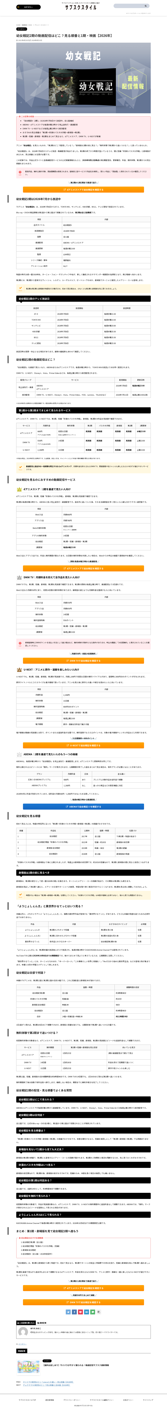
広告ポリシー (128, 1400)
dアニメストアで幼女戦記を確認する (85, 189)
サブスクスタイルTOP (27, 1400)
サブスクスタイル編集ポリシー (102, 1400)
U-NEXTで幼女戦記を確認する (85, 745)
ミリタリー (23, 1344)
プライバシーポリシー (71, 1400)
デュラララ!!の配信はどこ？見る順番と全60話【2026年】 (46, 1385)
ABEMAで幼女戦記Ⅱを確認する (85, 806)
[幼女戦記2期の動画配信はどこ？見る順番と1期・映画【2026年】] (86, 1312)
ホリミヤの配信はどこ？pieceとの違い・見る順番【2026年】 (48, 1382)
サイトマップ (148, 1400)
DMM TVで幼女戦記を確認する (85, 660)
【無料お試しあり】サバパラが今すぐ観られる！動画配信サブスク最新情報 (76, 1365)
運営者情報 (49, 1400)
